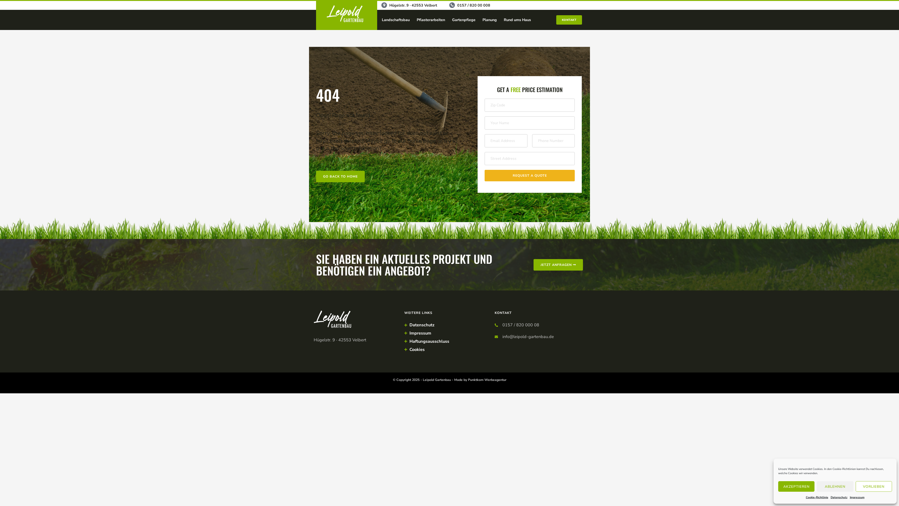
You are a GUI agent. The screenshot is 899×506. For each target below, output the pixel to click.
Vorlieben (873, 486)
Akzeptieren (796, 486)
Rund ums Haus (517, 19)
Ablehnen (835, 486)
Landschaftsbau (396, 19)
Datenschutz (839, 497)
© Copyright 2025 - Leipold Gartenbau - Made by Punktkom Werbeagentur (449, 380)
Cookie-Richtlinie (817, 497)
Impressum (857, 497)
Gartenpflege (463, 19)
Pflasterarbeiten (431, 19)
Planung (490, 19)
